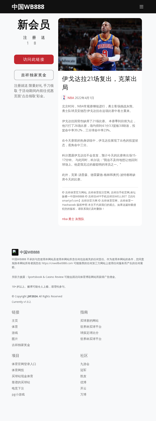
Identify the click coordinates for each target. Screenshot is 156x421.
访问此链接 (34, 59)
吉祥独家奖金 (34, 74)
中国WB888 (28, 6)
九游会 (84, 364)
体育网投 (18, 370)
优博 (83, 382)
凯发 (83, 376)
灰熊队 (79, 219)
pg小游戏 (18, 394)
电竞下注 (18, 388)
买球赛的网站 (89, 320)
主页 (15, 320)
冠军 (83, 370)
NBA (71, 98)
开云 (83, 388)
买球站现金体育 (22, 376)
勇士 (71, 219)
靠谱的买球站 (21, 382)
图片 (15, 339)
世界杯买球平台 (91, 327)
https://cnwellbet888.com (57, 263)
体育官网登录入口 (24, 364)
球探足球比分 (89, 333)
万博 (83, 394)
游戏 (15, 333)
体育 (15, 327)
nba (65, 219)
